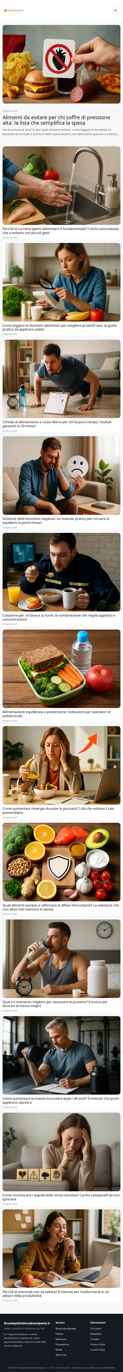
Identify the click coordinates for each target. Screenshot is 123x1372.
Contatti (94, 1339)
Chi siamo (95, 1328)
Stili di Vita (61, 1355)
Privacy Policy (97, 1344)
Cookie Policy (97, 1349)
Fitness (59, 1333)
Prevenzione (62, 1344)
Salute (59, 1349)
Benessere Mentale (66, 1328)
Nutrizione (61, 1339)
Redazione (96, 1333)
